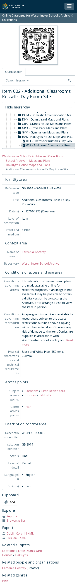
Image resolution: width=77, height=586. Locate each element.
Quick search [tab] (13, 72)
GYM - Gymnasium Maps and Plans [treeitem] (45, 132)
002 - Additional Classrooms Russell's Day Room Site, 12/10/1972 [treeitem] (50, 145)
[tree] (38, 130)
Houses (30, 395)
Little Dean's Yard (53, 391)
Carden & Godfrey (34, 252)
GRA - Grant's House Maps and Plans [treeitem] (46, 124)
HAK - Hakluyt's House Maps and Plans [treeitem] (48, 137)
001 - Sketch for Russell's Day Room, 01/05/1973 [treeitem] (50, 141)
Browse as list (15, 521)
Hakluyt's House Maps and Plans (28, 165)
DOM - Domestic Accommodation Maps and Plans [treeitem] (48, 115)
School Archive (15, 161)
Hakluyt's (44, 395)
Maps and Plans (39, 161)
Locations (31, 391)
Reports (11, 516)
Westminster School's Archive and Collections (32, 156)
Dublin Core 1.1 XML (20, 533)
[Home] (14, 6)
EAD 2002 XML (16, 538)
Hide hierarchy (17, 107)
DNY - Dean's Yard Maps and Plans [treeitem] (45, 119)
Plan (28, 407)
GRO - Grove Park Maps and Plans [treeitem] (45, 128)
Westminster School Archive (40, 263)
